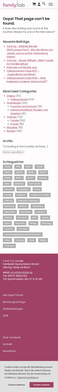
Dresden (9, 189)
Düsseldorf (23, 189)
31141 (18, 166)
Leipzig (45, 217)
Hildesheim (10, 212)
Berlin (7, 183)
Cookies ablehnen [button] (16, 385)
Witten (43, 240)
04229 (8, 166)
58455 (19, 172)
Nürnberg (46, 223)
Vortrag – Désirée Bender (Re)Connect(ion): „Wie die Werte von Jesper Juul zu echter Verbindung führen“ (30, 51)
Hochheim (26, 212)
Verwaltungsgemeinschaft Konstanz (23, 234)
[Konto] (39, 3)
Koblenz (8, 217)
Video (7, 240)
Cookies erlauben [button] (41, 385)
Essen (37, 189)
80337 (19, 178)
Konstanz (22, 217)
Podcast (9, 228)
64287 (31, 172)
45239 (39, 166)
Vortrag (20, 240)
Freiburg (8, 200)
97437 (30, 178)
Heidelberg (37, 206)
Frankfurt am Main (40, 194)
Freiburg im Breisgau (28, 200)
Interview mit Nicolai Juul (22, 67)
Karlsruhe (40, 212)
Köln (34, 217)
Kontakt (7, 344)
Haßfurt (23, 206)
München (20, 223)
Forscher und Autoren (23, 106)
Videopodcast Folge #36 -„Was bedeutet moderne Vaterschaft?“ (27, 79)
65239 (8, 178)
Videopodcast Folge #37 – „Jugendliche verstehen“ (23, 72)
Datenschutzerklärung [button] (27, 377)
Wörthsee (9, 245)
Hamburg (9, 206)
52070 (8, 172)
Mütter (33, 223)
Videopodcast (19, 99)
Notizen (11, 131)
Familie (14, 120)
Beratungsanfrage (14, 302)
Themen (12, 117)
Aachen (43, 178)
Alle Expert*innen (13, 295)
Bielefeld (19, 183)
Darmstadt (34, 183)
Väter (31, 240)
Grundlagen (14, 103)
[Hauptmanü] (50, 4)
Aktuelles (12, 127)
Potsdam (23, 228)
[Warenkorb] (34, 3)
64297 (43, 172)
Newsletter (9, 351)
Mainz (7, 223)
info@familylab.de (21, 272)
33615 (28, 166)
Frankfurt (21, 194)
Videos (11, 96)
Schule (14, 124)
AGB (5, 315)
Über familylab (12, 337)
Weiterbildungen (13, 308)
